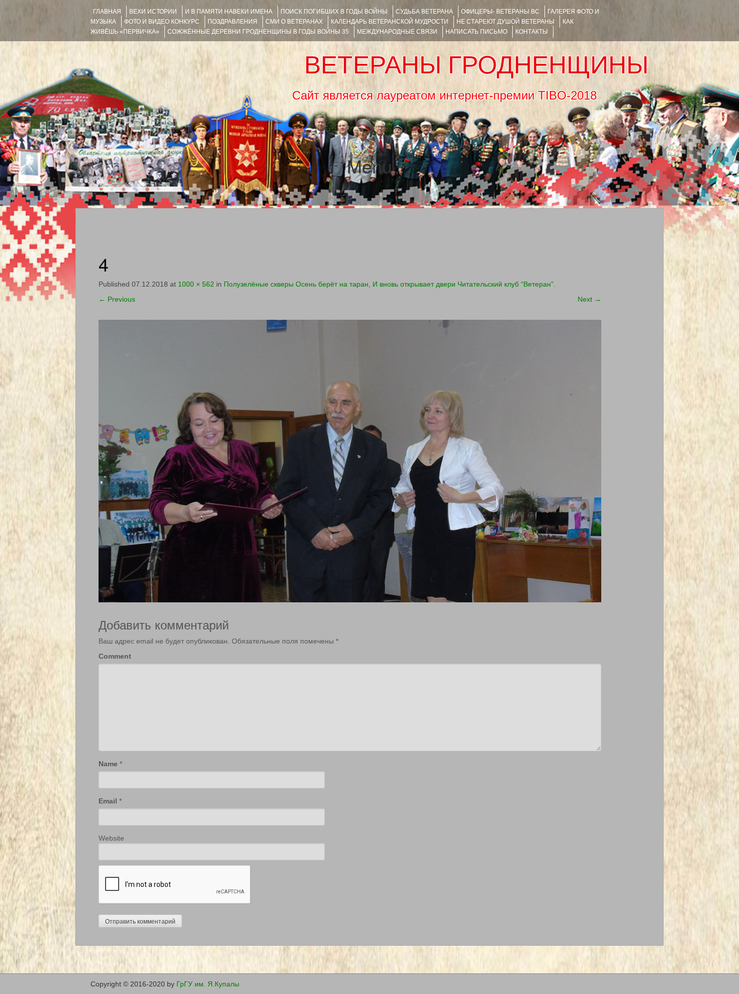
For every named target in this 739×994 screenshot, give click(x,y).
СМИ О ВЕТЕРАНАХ (294, 21)
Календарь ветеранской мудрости (389, 21)
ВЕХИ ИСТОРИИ (153, 11)
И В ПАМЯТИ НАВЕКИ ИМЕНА (228, 11)
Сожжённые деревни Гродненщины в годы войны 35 (258, 31)
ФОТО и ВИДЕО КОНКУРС (162, 21)
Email (108, 801)
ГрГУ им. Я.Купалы (207, 984)
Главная (107, 11)
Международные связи (397, 31)
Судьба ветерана (424, 11)
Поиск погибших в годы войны (334, 11)
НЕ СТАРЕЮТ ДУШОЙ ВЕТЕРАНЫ (505, 21)
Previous (117, 299)
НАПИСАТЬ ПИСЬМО (476, 31)
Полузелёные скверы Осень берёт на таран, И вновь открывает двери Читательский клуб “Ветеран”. (392, 284)
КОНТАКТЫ (531, 31)
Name (108, 764)
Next (589, 299)
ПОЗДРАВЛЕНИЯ (232, 21)
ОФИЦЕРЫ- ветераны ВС (500, 11)
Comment (115, 656)
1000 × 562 (196, 284)
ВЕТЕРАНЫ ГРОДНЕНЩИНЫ (476, 64)
